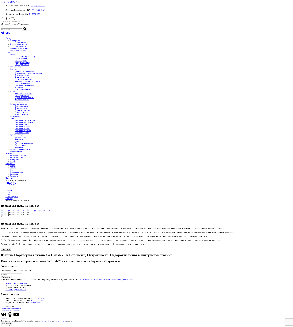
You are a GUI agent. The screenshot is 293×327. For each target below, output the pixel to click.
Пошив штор (15, 40)
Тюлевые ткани (21, 59)
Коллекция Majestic (22, 127)
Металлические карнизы (24, 71)
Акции (12, 166)
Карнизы (13, 69)
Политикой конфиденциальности (120, 280)
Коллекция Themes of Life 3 (25, 120)
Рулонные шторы (17, 135)
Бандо (12, 162)
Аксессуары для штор (18, 104)
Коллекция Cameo (22, 133)
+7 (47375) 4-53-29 (35, 14)
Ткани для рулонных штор (25, 143)
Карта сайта (5, 319)
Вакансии (14, 174)
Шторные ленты (21, 108)
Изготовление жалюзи (19, 44)
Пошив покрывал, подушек (21, 48)
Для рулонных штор (22, 63)
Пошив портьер (21, 42)
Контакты (14, 176)
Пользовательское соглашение (10, 311)
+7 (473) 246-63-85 (10, 2)
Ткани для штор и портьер (25, 56)
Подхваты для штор (22, 110)
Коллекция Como (21, 124)
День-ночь (19, 139)
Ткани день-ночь (21, 145)
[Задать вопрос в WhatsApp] (6, 34)
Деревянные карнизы (23, 75)
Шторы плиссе (16, 116)
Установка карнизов (18, 46)
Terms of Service (61, 321)
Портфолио (9, 153)
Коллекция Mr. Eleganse (24, 122)
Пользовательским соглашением (92, 280)
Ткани (12, 54)
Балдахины (19, 87)
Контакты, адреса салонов (15, 290)
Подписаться (6, 277)
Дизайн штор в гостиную (20, 157)
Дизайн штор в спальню (19, 155)
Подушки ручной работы (20, 149)
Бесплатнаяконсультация (6, 324)
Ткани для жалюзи (22, 65)
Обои (12, 118)
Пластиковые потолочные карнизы (28, 73)
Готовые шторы (16, 67)
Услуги (8, 38)
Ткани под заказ (21, 61)
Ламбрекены (15, 160)
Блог (12, 170)
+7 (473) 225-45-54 (38, 10)
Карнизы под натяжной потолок (27, 81)
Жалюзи (13, 92)
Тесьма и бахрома (21, 112)
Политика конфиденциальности (11, 308)
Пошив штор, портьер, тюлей (16, 283)
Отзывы (13, 168)
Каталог (8, 52)
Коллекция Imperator (23, 131)
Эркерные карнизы (22, 83)
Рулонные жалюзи (22, 100)
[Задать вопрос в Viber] (9, 34)
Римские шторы (16, 151)
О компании (10, 164)
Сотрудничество (16, 172)
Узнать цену (6, 249)
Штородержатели (21, 114)
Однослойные (20, 137)
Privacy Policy (46, 321)
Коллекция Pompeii (22, 129)
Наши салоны (10, 178)
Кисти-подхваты (21, 106)
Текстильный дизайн (18, 50)
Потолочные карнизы (23, 79)
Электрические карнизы (24, 85)
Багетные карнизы (22, 77)
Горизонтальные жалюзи (24, 98)
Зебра (17, 141)
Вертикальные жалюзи (24, 94)
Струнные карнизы (22, 89)
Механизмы (19, 102)
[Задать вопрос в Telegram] (3, 34)
